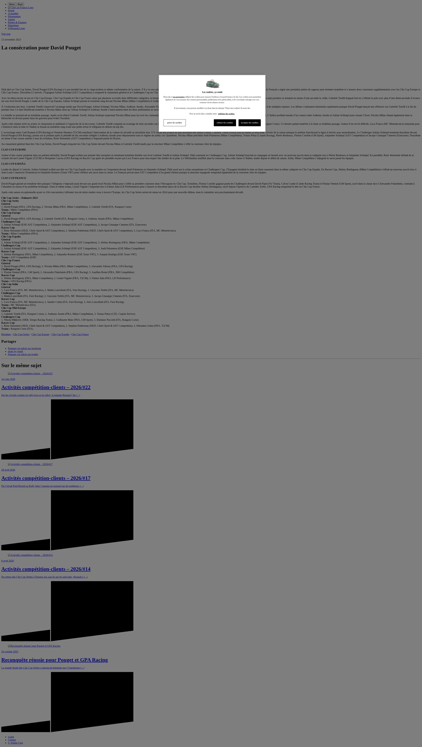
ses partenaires (179, 97)
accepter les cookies (249, 123)
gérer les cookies (174, 123)
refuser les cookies (225, 123)
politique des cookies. (226, 114)
